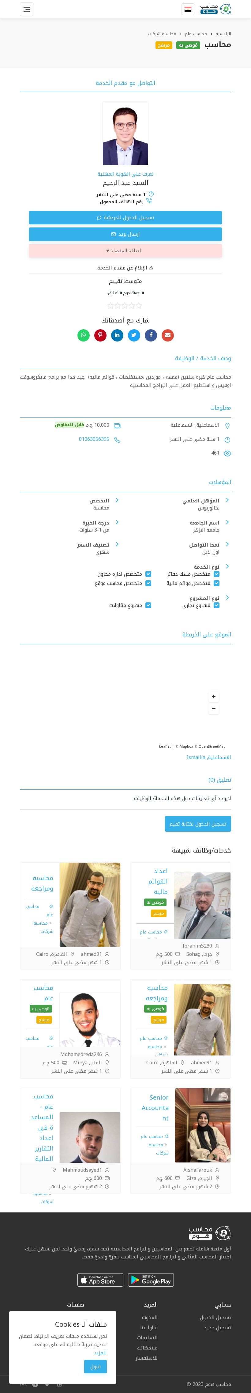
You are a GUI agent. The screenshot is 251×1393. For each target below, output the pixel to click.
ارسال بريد (128, 234)
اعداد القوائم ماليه (158, 881)
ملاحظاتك (147, 1348)
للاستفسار (147, 1357)
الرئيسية (223, 34)
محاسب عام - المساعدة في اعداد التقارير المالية (42, 1127)
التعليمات (147, 1337)
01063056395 (94, 439)
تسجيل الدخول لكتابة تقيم (198, 824)
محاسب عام (196, 34)
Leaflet (165, 746)
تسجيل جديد (217, 1327)
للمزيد (100, 1352)
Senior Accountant (155, 1108)
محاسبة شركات (162, 34)
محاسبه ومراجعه (42, 883)
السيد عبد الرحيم (125, 183)
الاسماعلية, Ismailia (209, 757)
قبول (95, 1366)
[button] (213, 697)
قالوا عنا (149, 1327)
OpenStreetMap (212, 746)
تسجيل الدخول (215, 1318)
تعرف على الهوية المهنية (126, 174)
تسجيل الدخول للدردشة (128, 217)
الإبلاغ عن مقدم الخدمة (123, 268)
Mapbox (186, 746)
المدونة (150, 1318)
